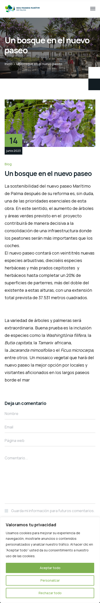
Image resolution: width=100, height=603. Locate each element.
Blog (8, 164)
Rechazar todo (50, 593)
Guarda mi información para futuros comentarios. (53, 510)
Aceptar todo (50, 568)
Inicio (9, 64)
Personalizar (50, 580)
